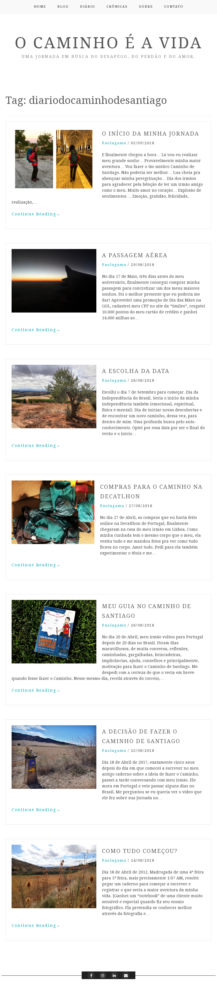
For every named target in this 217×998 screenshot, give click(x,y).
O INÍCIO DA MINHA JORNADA (150, 133)
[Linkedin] (114, 975)
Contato (173, 6)
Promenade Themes (191, 989)
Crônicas (117, 6)
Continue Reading (36, 214)
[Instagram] (103, 975)
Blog (63, 6)
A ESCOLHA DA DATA (136, 371)
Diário (87, 6)
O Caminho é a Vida (109, 43)
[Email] (126, 975)
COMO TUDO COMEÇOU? (140, 851)
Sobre (146, 6)
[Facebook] (91, 975)
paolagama (114, 143)
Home (40, 6)
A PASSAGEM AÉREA (135, 255)
